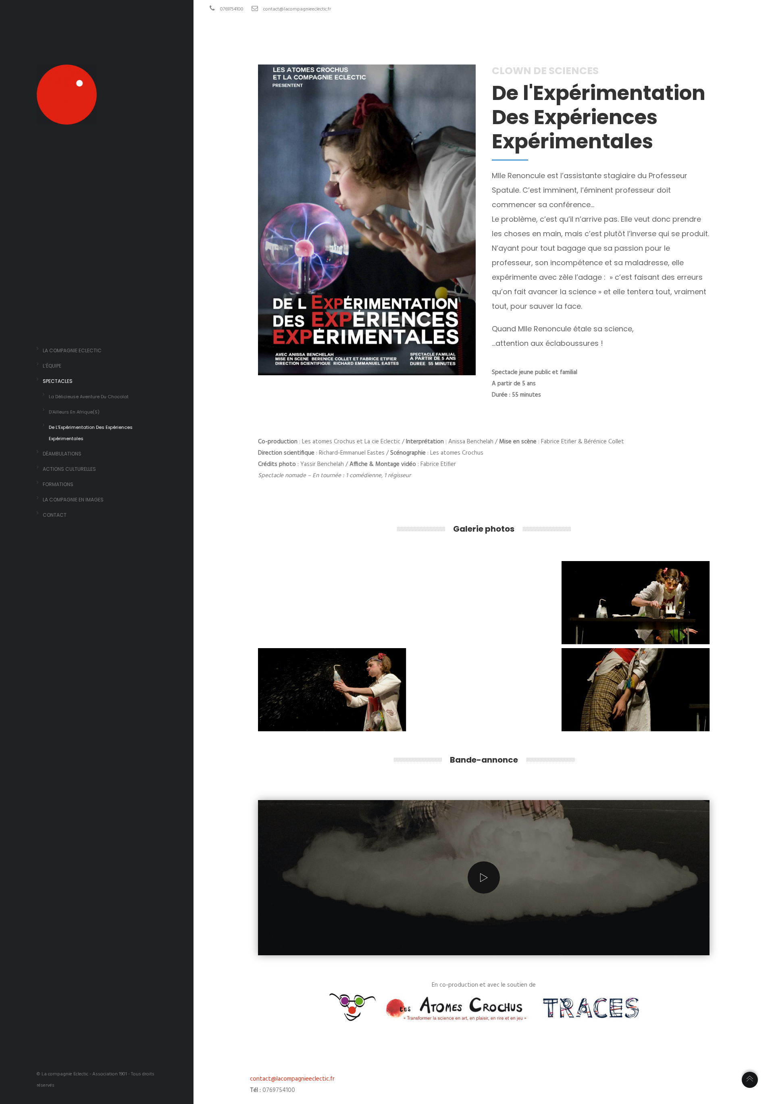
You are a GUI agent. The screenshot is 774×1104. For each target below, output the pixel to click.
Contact (55, 514)
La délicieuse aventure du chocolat (89, 396)
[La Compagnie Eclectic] (67, 119)
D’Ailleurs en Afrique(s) (74, 412)
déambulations (62, 453)
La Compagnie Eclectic (72, 350)
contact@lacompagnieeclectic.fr (297, 9)
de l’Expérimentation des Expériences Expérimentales (91, 433)
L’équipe (52, 365)
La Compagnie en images (73, 499)
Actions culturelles (69, 469)
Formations (58, 484)
